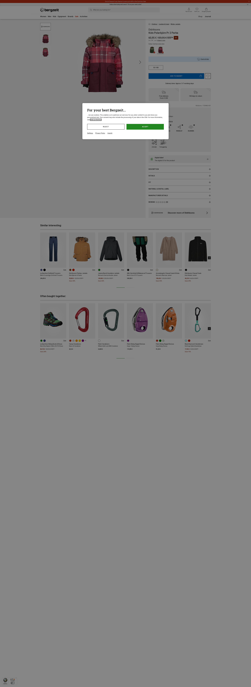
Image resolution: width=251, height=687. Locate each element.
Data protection (95, 120)
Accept (145, 127)
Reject (106, 127)
